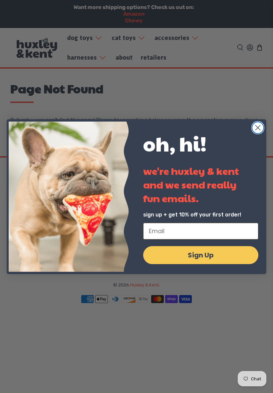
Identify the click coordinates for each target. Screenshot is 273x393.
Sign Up (201, 255)
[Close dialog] (258, 128)
